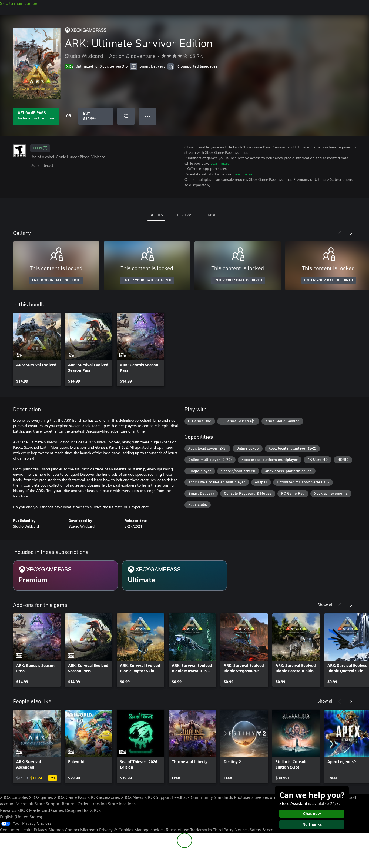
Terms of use (177, 829)
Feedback (181, 797)
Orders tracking (92, 803)
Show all (325, 604)
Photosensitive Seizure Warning (263, 797)
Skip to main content (19, 3)
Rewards (8, 810)
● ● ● (147, 116)
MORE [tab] (213, 214)
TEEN (37, 148)
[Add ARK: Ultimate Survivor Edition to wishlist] (126, 116)
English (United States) (21, 816)
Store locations (122, 803)
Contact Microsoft (81, 829)
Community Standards (212, 797)
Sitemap (56, 829)
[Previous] (339, 233)
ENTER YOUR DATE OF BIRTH (56, 280)
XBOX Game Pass (70, 797)
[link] (37, 349)
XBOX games (41, 797)
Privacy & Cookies (116, 829)
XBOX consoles (14, 797)
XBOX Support (157, 797)
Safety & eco (261, 829)
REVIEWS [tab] (184, 214)
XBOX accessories (103, 797)
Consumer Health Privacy (23, 829)
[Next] (350, 233)
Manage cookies (149, 829)
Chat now (312, 813)
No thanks (312, 824)
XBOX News (132, 797)
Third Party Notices (231, 829)
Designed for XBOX (83, 810)
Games (57, 810)
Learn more (219, 163)
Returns (69, 803)
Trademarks (201, 829)
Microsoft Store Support (38, 803)
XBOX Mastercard (33, 810)
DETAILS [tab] (156, 214)
